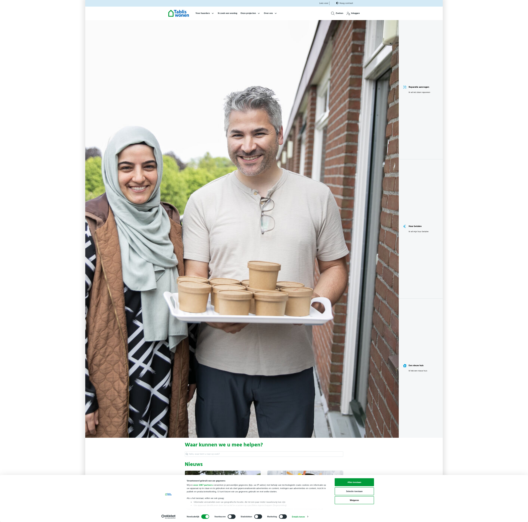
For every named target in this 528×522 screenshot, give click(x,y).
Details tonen (298, 516)
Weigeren (354, 500)
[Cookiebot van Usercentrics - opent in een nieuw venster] (168, 517)
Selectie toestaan (354, 491)
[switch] (232, 516)
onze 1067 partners (203, 485)
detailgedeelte (284, 509)
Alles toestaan (354, 482)
